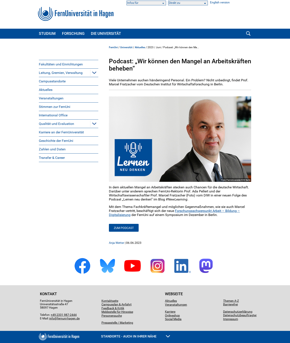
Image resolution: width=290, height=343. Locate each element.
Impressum (230, 319)
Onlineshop (172, 315)
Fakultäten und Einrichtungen (61, 64)
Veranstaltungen (51, 98)
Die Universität (106, 33)
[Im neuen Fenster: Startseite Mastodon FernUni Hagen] (207, 273)
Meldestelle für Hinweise (117, 311)
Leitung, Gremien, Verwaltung (61, 73)
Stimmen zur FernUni (54, 107)
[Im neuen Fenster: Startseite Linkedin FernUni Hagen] (182, 273)
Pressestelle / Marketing (117, 322)
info (51, 318)
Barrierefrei (230, 304)
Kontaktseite (109, 300)
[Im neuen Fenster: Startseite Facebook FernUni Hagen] (82, 273)
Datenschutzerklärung (237, 311)
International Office (53, 115)
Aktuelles (45, 90)
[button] (94, 73)
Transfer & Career (52, 158)
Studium (47, 33)
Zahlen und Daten (52, 149)
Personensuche (111, 315)
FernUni (113, 47)
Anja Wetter (116, 242)
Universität (126, 47)
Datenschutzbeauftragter (240, 315)
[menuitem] (68, 64)
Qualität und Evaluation (56, 124)
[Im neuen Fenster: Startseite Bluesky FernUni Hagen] (107, 273)
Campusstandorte (52, 81)
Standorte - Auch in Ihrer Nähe (129, 336)
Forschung (73, 33)
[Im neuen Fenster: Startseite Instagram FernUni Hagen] (157, 273)
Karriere (170, 311)
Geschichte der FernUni (56, 141)
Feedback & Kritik (112, 308)
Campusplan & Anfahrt (116, 304)
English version (220, 2)
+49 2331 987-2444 (64, 314)
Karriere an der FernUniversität (61, 132)
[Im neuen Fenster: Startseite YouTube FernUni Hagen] (132, 273)
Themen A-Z (231, 300)
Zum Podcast (124, 228)
